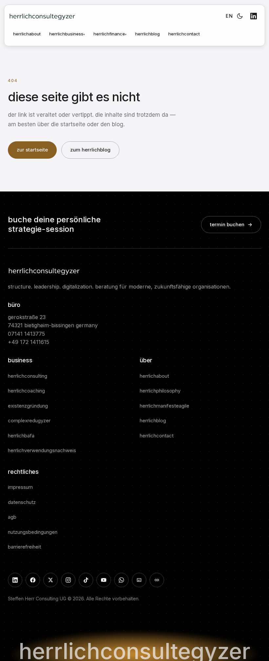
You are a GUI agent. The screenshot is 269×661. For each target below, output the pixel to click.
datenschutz (22, 502)
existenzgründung (28, 406)
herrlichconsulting (27, 376)
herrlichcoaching (26, 391)
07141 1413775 (26, 333)
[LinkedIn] (253, 16)
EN (229, 16)
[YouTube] (103, 580)
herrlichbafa (21, 435)
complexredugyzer (29, 420)
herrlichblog (147, 33)
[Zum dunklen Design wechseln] (240, 16)
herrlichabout (27, 33)
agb (12, 517)
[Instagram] (68, 580)
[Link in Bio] (157, 580)
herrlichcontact (184, 33)
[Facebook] (33, 580)
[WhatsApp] (121, 580)
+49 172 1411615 (28, 342)
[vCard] (139, 580)
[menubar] (88, 34)
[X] (50, 580)
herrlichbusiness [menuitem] (67, 33)
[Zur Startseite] (42, 16)
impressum (20, 487)
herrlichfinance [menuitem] (110, 33)
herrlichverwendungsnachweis (42, 450)
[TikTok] (86, 580)
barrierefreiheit (24, 547)
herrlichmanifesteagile (164, 406)
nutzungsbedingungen (32, 532)
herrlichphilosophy (160, 391)
